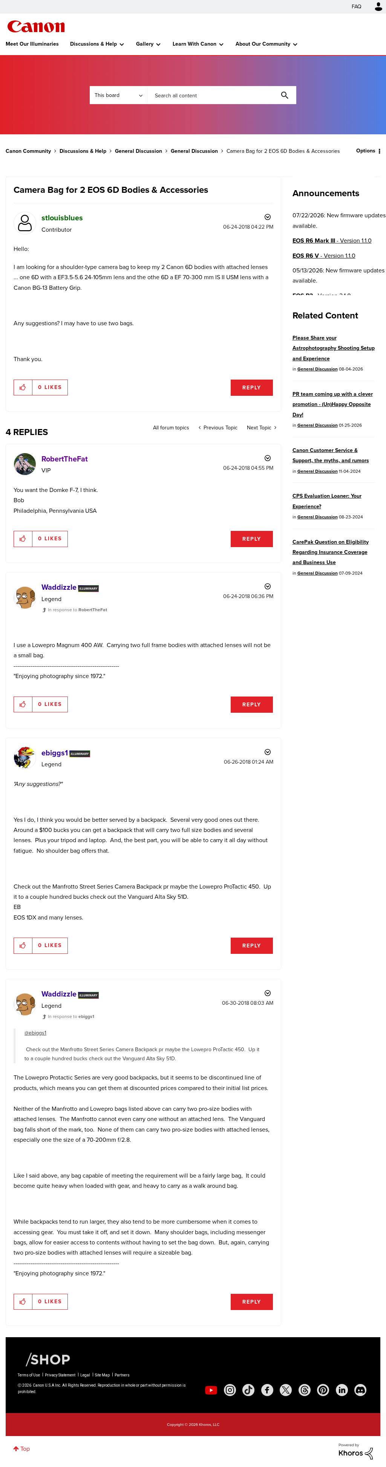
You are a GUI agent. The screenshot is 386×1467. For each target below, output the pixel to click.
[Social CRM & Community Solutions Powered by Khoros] (356, 1451)
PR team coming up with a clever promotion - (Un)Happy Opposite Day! (333, 404)
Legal (85, 1375)
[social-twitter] (286, 1390)
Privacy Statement (60, 1375)
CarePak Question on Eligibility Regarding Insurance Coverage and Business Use (331, 552)
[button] (23, 387)
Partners (122, 1375)
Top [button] (25, 1448)
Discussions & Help (93, 44)
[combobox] (221, 95)
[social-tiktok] (248, 1390)
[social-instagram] (230, 1390)
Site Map (102, 1375)
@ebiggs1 (35, 1033)
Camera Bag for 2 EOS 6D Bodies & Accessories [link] (283, 151)
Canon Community (36, 26)
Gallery (144, 44)
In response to (77, 609)
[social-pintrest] (323, 1390)
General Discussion (138, 151)
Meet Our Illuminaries (32, 44)
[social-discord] (360, 1390)
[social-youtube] (211, 1390)
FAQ (356, 7)
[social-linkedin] (342, 1390)
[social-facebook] (267, 1390)
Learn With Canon (194, 44)
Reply (251, 388)
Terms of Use (29, 1375)
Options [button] (365, 151)
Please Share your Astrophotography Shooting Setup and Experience (334, 348)
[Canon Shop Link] (44, 1359)
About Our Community (263, 44)
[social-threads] (305, 1390)
